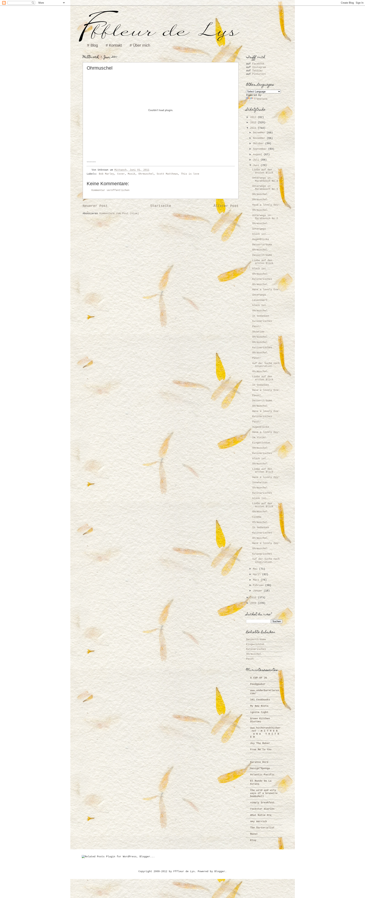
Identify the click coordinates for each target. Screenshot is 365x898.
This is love (190, 173)
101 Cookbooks (260, 699)
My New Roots (259, 706)
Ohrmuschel (146, 173)
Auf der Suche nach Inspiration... (266, 365)
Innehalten (259, 482)
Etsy (253, 840)
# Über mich (140, 45)
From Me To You (260, 749)
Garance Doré (259, 762)
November (260, 138)
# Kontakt (114, 45)
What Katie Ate (260, 815)
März (257, 580)
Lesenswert (259, 300)
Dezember (260, 132)
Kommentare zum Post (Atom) (119, 213)
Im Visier (259, 437)
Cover (121, 173)
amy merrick (258, 821)
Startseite (160, 206)
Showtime (258, 331)
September (260, 149)
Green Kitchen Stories (260, 720)
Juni (257, 165)
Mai (256, 568)
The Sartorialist (262, 827)
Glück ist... (261, 234)
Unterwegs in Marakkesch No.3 (265, 187)
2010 (254, 597)
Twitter (257, 70)
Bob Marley (106, 173)
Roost (254, 834)
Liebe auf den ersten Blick (262, 171)
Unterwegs (259, 228)
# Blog (92, 45)
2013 (254, 117)
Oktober (259, 143)
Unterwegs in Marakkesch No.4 (265, 179)
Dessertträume (262, 244)
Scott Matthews (167, 173)
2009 (254, 603)
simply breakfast (262, 802)
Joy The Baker (260, 743)
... (252, 755)
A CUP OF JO (258, 677)
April (257, 574)
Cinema (256, 517)
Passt (250, 658)
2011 (254, 128)
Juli (257, 159)
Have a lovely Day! (266, 204)
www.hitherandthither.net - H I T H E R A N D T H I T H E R (265, 732)
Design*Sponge (260, 768)
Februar (259, 585)
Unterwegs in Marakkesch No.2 (265, 217)
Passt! (256, 326)
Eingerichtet (261, 442)
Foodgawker (257, 684)
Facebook (258, 63)
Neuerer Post (95, 206)
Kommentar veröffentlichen (110, 190)
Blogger (219, 871)
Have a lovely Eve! (266, 289)
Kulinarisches (262, 279)
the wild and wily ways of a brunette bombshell (264, 793)
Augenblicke (260, 239)
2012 (254, 122)
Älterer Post (226, 206)
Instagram (259, 67)
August (258, 154)
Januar (258, 590)
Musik (131, 173)
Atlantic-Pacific (262, 774)
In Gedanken (260, 316)
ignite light (259, 712)
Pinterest (259, 74)
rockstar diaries (262, 808)
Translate (260, 99)
